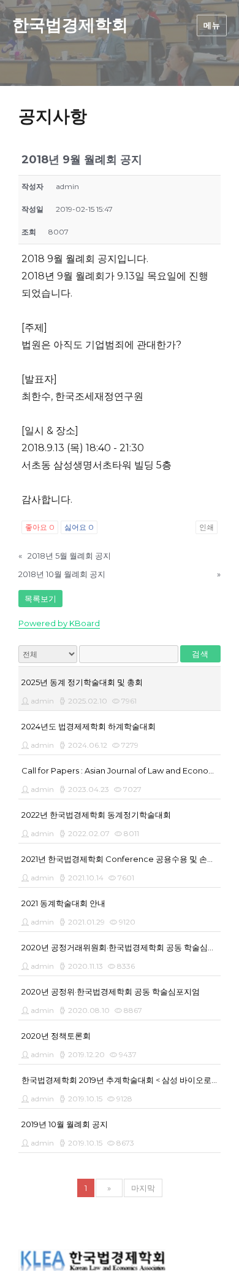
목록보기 (40, 598)
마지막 (143, 1188)
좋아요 (40, 527)
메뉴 (211, 25)
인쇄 (206, 527)
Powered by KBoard (59, 623)
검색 (200, 654)
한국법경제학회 (70, 25)
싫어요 (79, 527)
